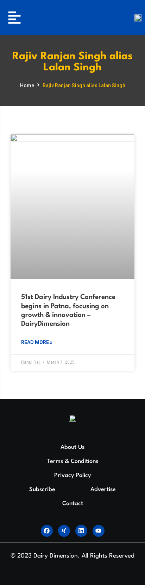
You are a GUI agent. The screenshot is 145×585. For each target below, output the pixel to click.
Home (27, 85)
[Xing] (64, 531)
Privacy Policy (72, 475)
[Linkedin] (81, 531)
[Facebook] (47, 531)
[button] (14, 18)
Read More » (36, 342)
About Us (72, 447)
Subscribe (42, 489)
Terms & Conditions (72, 461)
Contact (72, 504)
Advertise (103, 489)
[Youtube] (99, 531)
